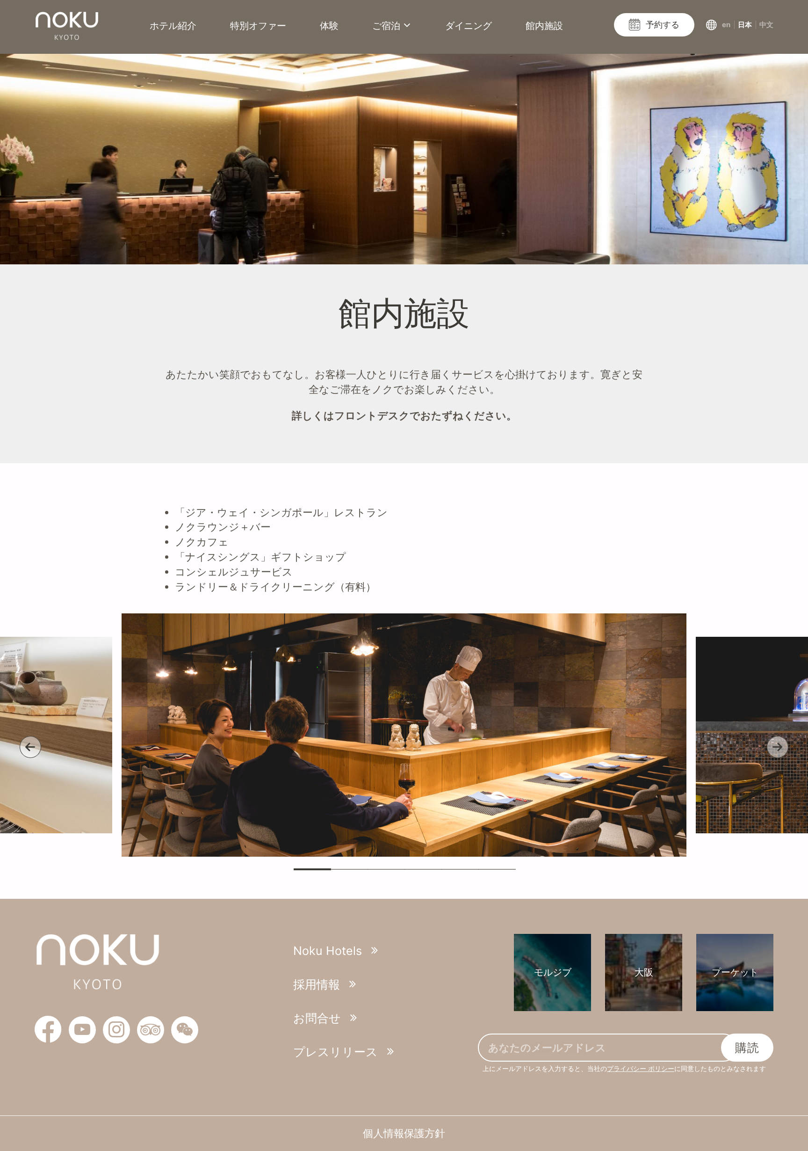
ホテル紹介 (173, 25)
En (726, 24)
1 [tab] (312, 869)
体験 (329, 25)
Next (777, 747)
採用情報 (316, 984)
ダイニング (468, 25)
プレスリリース (335, 1052)
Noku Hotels (327, 951)
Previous (30, 747)
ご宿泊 (386, 25)
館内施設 (544, 25)
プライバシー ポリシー (640, 1068)
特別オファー (258, 25)
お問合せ (317, 1018)
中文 (766, 24)
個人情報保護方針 (404, 1133)
